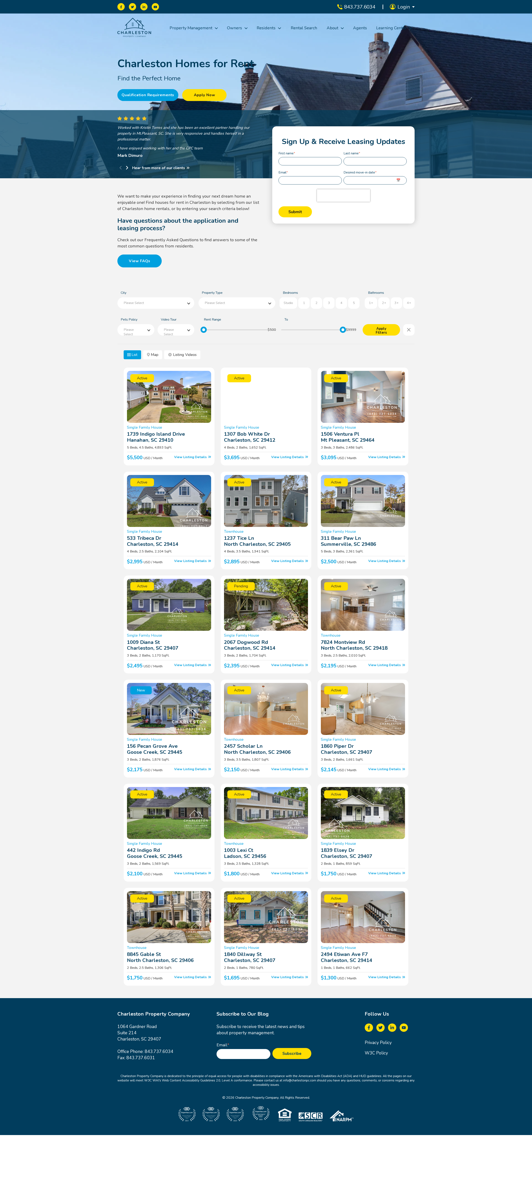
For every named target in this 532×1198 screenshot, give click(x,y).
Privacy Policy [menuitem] (378, 1042)
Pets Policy (129, 319)
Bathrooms (376, 292)
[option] (196, 137)
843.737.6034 (159, 1051)
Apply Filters (381, 330)
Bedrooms (290, 292)
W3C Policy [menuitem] (376, 1053)
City (123, 292)
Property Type (212, 292)
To (286, 319)
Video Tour (168, 319)
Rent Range (212, 319)
